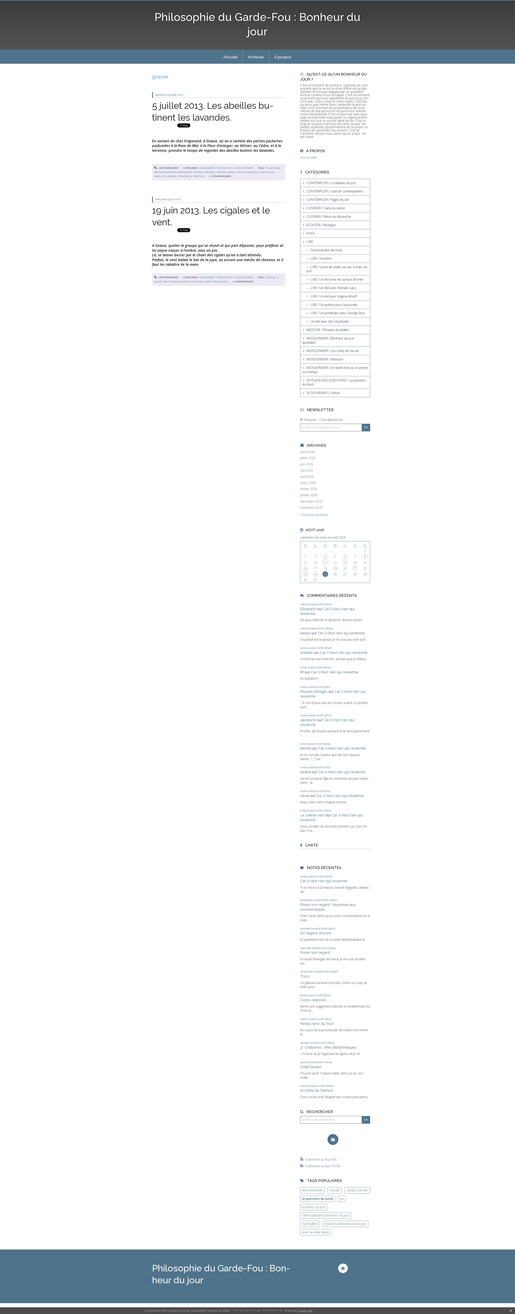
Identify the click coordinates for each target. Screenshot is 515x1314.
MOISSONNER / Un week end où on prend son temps (335, 369)
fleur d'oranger (247, 172)
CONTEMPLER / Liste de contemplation (334, 191)
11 (325, 562)
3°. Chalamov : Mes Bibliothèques (328, 1047)
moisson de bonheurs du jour (345, 1224)
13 (345, 562)
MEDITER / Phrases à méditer (327, 330)
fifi (302, 672)
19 (335, 568)
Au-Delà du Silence (316, 1090)
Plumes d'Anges (313, 691)
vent (166, 281)
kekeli (305, 633)
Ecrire (310, 233)
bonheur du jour (313, 1207)
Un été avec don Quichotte (329, 321)
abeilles (159, 176)
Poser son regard (315, 952)
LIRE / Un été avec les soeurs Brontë (336, 279)
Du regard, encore (315, 933)
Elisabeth (308, 609)
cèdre (231, 172)
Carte (311, 845)
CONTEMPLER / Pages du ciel (327, 199)
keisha (305, 748)
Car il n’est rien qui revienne (341, 633)
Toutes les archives (314, 515)
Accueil (230, 57)
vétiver (221, 172)
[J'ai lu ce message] (511, 1310)
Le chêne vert (312, 815)
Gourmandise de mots (326, 250)
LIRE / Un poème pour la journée (333, 305)
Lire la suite (308, 157)
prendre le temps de (191, 176)
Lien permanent (168, 168)
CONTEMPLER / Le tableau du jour (331, 183)
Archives (256, 57)
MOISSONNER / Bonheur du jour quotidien (226, 168)
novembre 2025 (311, 508)
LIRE (309, 241)
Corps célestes (313, 1000)
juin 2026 (306, 464)
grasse (197, 172)
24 (315, 574)
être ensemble (312, 1190)
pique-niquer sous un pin (186, 281)
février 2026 (308, 489)
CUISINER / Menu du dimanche (328, 216)
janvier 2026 (308, 495)
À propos (282, 57)
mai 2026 (306, 470)
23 (305, 574)
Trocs (305, 976)
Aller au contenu (13, 3)
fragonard (273, 168)
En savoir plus (305, 1310)
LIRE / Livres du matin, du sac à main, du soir (336, 269)
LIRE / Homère (321, 258)
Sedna (305, 772)
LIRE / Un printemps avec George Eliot (337, 313)
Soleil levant (310, 1067)
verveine (209, 172)
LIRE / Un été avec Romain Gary (333, 288)
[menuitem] (230, 57)
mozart (335, 1190)
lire (342, 1198)
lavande (171, 176)
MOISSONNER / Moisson (324, 359)
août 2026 (307, 452)
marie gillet (309, 1224)
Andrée (306, 652)
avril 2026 (307, 477)
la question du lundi (317, 1198)
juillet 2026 (307, 458)
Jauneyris (308, 720)
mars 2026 (307, 483)
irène (304, 796)
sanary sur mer (357, 1190)
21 (355, 568)
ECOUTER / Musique (321, 225)
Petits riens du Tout (316, 1024)
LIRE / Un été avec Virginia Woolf (333, 296)
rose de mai (266, 172)
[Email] (333, 1139)
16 (305, 568)
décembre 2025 (311, 501)
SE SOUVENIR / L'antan (323, 393)
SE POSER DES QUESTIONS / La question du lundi (334, 382)
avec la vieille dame (315, 1232)
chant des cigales (215, 281)
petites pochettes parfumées (173, 172)
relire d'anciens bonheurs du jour (325, 1215)
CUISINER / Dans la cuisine (325, 208)
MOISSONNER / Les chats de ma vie (332, 351)
